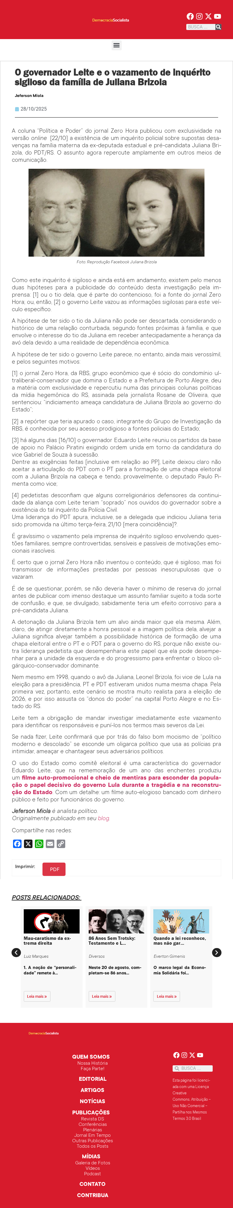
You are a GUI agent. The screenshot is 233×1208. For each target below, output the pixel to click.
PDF (54, 869)
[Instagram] (199, 16)
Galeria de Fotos (92, 1163)
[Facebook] (190, 16)
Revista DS (92, 1119)
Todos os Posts (92, 1146)
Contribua (92, 1196)
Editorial (92, 1080)
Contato (92, 1185)
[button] (117, 45)
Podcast (92, 1174)
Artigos (92, 1091)
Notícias (92, 1102)
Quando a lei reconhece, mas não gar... (180, 940)
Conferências (93, 1124)
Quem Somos (91, 1057)
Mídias (91, 1157)
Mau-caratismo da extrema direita (47, 940)
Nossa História (92, 1063)
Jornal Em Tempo (92, 1135)
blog (103, 819)
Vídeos (93, 1168)
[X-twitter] (208, 16)
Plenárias (92, 1130)
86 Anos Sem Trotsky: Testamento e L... (112, 940)
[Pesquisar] (218, 27)
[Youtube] (217, 16)
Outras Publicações (92, 1141)
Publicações (91, 1113)
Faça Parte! (92, 1069)
